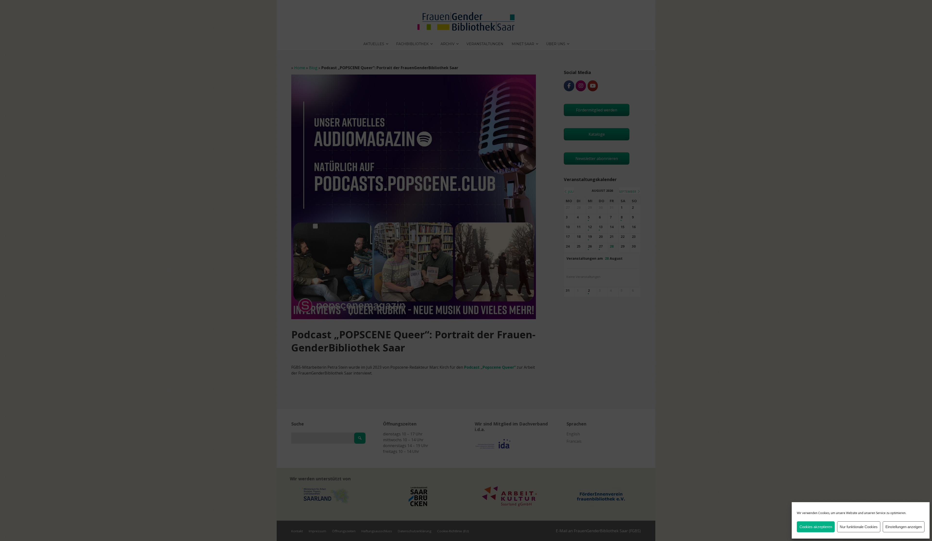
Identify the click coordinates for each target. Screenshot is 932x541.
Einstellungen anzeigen (903, 527)
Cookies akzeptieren (815, 527)
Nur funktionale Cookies (859, 527)
